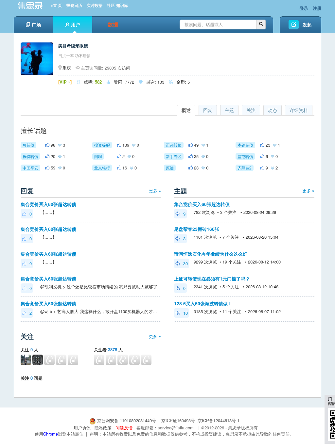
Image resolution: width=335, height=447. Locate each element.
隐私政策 (103, 427)
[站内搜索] (261, 24)
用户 (75, 24)
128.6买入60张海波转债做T (202, 303)
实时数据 (94, 5)
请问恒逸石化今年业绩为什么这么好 (210, 253)
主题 (229, 110)
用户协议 (82, 427)
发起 (307, 24)
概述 (186, 110)
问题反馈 (123, 427)
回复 (207, 110)
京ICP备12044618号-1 (218, 420)
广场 (36, 24)
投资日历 (74, 5)
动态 (272, 110)
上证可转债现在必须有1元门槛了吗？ (212, 278)
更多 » (155, 190)
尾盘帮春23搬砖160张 (196, 229)
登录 (304, 8)
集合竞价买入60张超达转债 (48, 204)
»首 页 (56, 5)
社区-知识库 (117, 5)
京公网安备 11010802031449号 (126, 420)
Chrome (50, 434)
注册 (317, 8)
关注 (251, 110)
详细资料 (299, 110)
